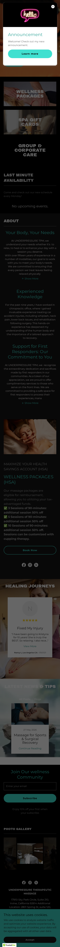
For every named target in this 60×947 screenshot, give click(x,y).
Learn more (30, 53)
